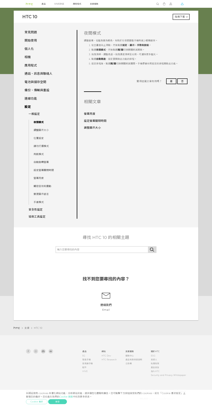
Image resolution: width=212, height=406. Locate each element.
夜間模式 (39, 122)
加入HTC (155, 371)
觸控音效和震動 (42, 186)
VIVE (85, 371)
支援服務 (94, 4)
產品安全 (155, 367)
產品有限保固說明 (133, 359)
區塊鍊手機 (87, 363)
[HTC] (29, 4)
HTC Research (109, 359)
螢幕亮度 (39, 178)
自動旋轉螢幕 (41, 162)
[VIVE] (182, 3)
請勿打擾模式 (41, 146)
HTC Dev (106, 355)
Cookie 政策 (66, 396)
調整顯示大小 (41, 130)
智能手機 (86, 359)
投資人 (154, 359)
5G (83, 355)
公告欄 (128, 363)
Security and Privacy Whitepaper (168, 375)
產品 (44, 4)
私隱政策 (155, 363)
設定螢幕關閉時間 (44, 170)
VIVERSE (59, 4)
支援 (27, 328)
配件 (84, 367)
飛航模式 (39, 154)
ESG (153, 355)
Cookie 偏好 (36, 401)
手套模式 (39, 202)
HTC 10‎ (38, 328)
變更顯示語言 (41, 194)
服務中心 (129, 355)
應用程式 (77, 4)
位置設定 (39, 138)
